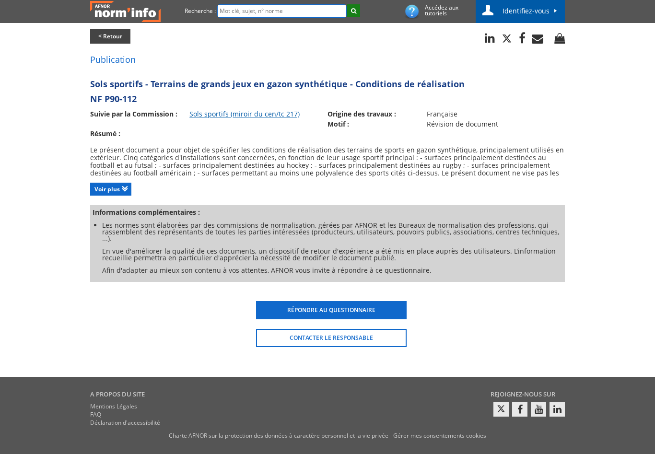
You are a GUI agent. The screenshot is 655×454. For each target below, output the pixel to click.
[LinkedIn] (557, 409)
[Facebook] (519, 409)
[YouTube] (538, 409)
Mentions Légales (113, 406)
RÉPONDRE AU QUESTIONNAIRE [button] (331, 310)
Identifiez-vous (526, 10)
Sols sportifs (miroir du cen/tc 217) (244, 113)
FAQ (95, 414)
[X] (501, 409)
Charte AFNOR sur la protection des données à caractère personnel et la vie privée (278, 435)
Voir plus (107, 189)
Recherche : (200, 11)
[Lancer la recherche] (354, 10)
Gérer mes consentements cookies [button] (439, 435)
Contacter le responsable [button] (331, 338)
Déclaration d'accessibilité (125, 423)
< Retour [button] (110, 36)
